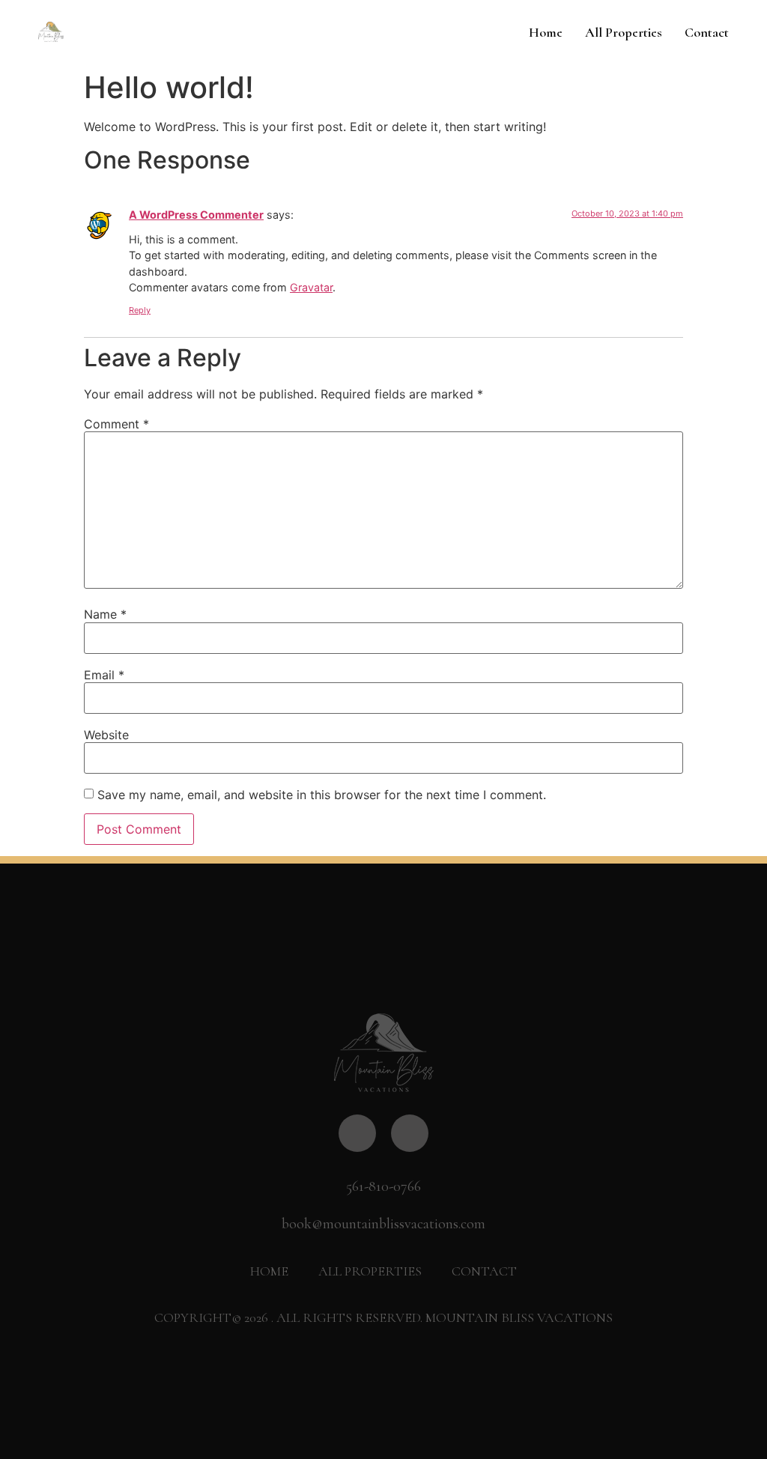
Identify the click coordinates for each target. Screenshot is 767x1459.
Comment (116, 424)
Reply (140, 310)
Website (106, 735)
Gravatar (311, 287)
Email (104, 675)
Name (105, 614)
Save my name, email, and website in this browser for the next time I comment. (321, 795)
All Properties (623, 32)
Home (546, 32)
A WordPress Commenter (196, 214)
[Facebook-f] (357, 1133)
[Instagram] (409, 1133)
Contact (707, 32)
